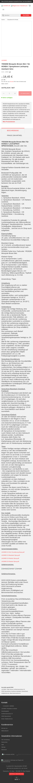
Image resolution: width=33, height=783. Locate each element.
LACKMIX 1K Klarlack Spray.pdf (10, 558)
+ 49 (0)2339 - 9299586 (8, 706)
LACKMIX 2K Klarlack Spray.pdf (10, 561)
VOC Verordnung (5, 739)
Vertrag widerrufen (16, 774)
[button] (30, 695)
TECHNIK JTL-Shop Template (23, 771)
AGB (2, 744)
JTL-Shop (11, 771)
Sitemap (3, 747)
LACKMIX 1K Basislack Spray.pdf (10, 555)
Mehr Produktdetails (9, 121)
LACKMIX (4, 60)
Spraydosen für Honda (12, 19)
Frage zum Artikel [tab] (14, 135)
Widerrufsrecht (4, 730)
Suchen (26, 15)
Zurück (3, 19)
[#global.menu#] (3, 10)
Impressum (4, 749)
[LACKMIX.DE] (5, 5)
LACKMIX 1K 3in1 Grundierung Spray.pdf (12, 552)
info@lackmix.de (9, 718)
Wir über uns (4, 728)
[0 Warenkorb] (30, 6)
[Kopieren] (10, 72)
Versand (12, 81)
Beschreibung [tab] (13, 130)
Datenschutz (4, 742)
